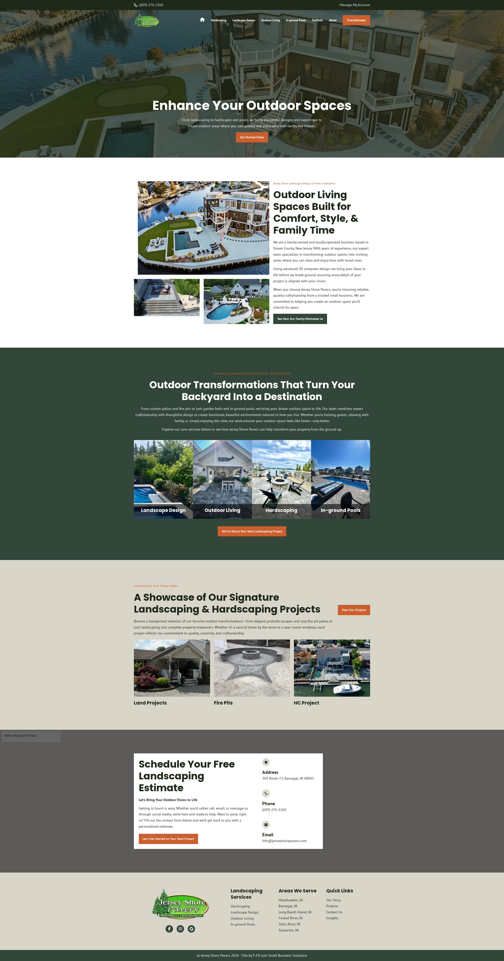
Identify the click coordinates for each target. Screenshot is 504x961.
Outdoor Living (270, 20)
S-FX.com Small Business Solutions (280, 955)
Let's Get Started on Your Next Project (168, 839)
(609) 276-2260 (151, 5)
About (332, 20)
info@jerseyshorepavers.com (284, 840)
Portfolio (317, 20)
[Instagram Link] (180, 929)
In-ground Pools (296, 20)
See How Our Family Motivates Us (300, 319)
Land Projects (150, 703)
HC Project (306, 703)
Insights (332, 918)
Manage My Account (355, 5)
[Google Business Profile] (191, 929)
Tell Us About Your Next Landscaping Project (252, 531)
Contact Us (334, 912)
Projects (332, 906)
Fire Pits (223, 703)
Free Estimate (356, 20)
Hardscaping (218, 20)
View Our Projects (354, 610)
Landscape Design (244, 20)
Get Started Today (252, 137)
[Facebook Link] (169, 929)
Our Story (333, 900)
